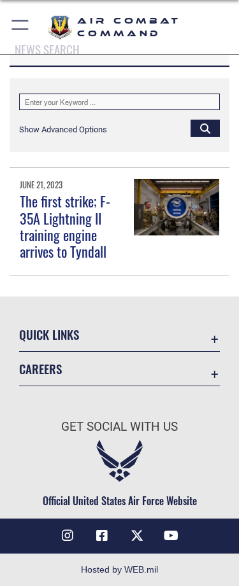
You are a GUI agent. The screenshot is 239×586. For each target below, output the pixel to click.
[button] (20, 27)
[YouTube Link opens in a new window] (171, 535)
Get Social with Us (119, 426)
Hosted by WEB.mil (119, 569)
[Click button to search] (205, 128)
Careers (40, 368)
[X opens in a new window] (137, 535)
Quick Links (49, 334)
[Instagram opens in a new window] (67, 535)
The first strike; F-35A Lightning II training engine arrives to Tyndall (65, 226)
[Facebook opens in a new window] (102, 535)
